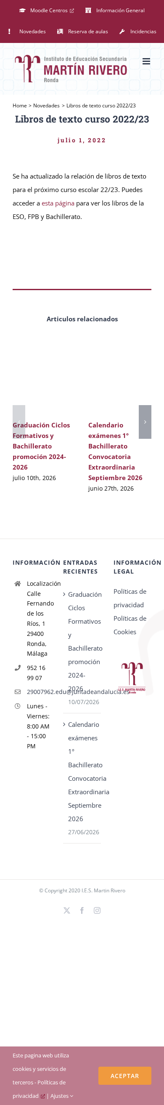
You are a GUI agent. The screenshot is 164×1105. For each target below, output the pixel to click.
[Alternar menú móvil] (147, 61)
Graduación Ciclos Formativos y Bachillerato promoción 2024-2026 (41, 446)
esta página (58, 203)
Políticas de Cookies (130, 625)
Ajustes (60, 1096)
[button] (19, 422)
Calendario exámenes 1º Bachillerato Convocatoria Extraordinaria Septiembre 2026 (82, 771)
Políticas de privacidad (130, 598)
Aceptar (125, 1076)
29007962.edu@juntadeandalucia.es (38, 692)
